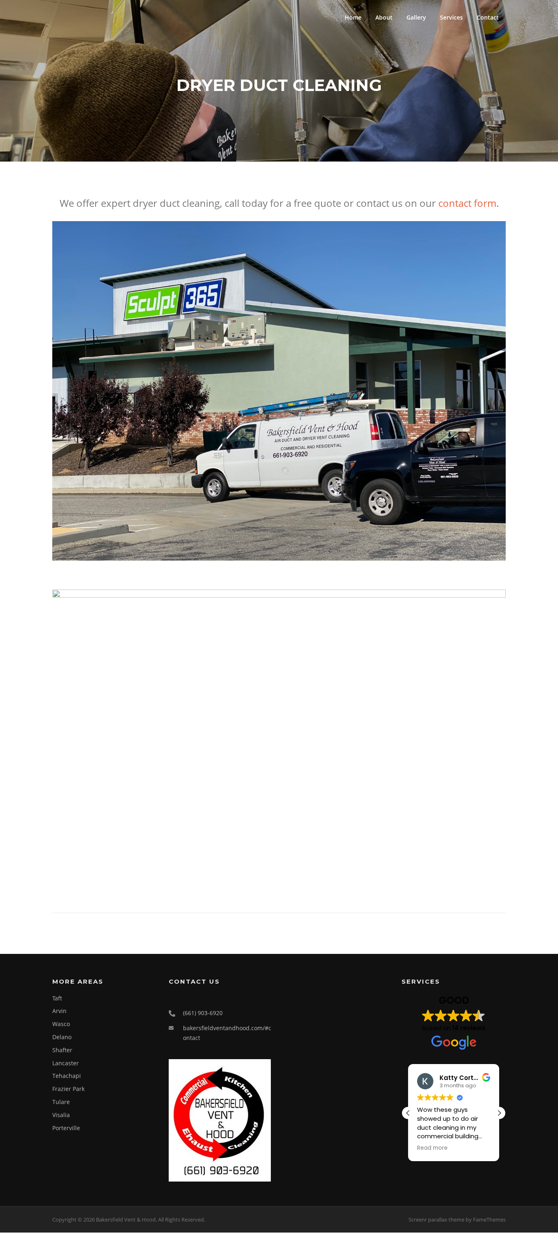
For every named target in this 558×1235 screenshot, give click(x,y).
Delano (61, 1037)
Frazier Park (68, 1089)
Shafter (62, 1050)
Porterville (66, 1128)
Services (451, 17)
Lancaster (65, 1063)
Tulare (61, 1102)
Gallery (416, 17)
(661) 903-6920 (203, 1013)
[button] (499, 1113)
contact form (467, 203)
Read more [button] (432, 1148)
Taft (57, 998)
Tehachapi (66, 1076)
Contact (488, 17)
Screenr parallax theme (436, 1219)
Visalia (61, 1115)
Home (353, 17)
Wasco (61, 1024)
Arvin (59, 1011)
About (384, 17)
